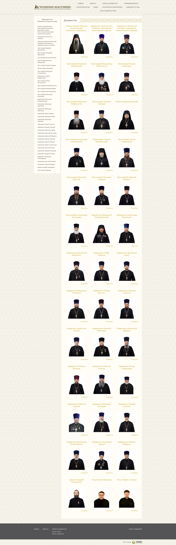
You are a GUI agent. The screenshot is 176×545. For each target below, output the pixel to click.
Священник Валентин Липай (46, 130)
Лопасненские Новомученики (112, 7)
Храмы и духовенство (110, 3)
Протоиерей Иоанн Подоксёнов (43, 82)
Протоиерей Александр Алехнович (76, 216)
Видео (96, 7)
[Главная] (52, 7)
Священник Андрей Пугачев (46, 154)
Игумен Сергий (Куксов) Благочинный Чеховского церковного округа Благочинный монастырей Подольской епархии (45, 30)
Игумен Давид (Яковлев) (45, 68)
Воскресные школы (83, 7)
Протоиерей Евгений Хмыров (46, 88)
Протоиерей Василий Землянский (44, 49)
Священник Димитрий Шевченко (76, 254)
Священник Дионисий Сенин (46, 116)
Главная (80, 3)
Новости (93, 3)
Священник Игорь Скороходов (47, 145)
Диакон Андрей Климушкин (46, 167)
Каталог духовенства (58, 534)
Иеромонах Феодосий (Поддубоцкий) (44, 100)
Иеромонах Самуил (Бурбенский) (43, 77)
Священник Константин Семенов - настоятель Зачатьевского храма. (101, 28)
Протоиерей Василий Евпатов (47, 85)
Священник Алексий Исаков (46, 142)
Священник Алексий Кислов (46, 148)
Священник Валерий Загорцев (46, 151)
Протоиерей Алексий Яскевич (46, 91)
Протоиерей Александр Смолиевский (44, 72)
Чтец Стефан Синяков (127, 480)
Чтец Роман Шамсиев (44, 170)
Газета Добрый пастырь (108, 11)
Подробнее (84, 57)
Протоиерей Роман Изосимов (46, 58)
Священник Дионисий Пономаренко (44, 157)
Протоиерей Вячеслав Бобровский (44, 61)
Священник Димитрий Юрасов (47, 136)
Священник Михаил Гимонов (46, 139)
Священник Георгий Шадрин (46, 164)
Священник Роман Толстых (46, 124)
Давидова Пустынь (133, 7)
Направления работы (131, 3)
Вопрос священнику (135, 529)
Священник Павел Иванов (45, 113)
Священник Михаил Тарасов (46, 127)
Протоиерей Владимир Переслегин (101, 65)
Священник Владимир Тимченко (76, 291)
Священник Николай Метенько (47, 133)
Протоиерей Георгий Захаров (46, 65)
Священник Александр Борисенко (126, 216)
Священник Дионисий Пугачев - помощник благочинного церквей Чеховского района (47, 43)
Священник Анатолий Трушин (46, 161)
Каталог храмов (56, 531)
